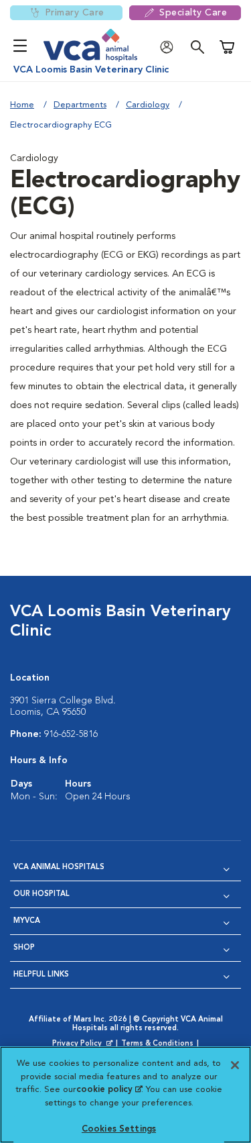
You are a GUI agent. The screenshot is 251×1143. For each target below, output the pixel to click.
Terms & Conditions (157, 1044)
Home (22, 105)
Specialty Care (193, 12)
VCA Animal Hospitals (58, 867)
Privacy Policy (83, 1044)
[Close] (235, 1065)
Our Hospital (41, 894)
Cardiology (147, 105)
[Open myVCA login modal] (170, 47)
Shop (24, 948)
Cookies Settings (119, 1129)
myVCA (26, 921)
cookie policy (109, 1089)
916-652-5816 (71, 734)
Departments (80, 105)
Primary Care (74, 12)
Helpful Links (41, 975)
